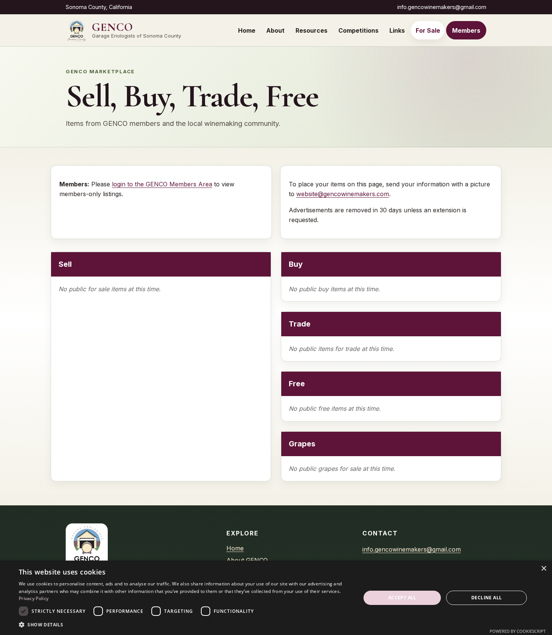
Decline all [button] (486, 597)
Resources (311, 30)
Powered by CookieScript (518, 631)
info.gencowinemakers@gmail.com (441, 7)
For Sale (428, 30)
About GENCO (247, 560)
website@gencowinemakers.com (342, 194)
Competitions (358, 30)
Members (466, 30)
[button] (185, 624)
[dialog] (276, 598)
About (275, 30)
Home (246, 30)
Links (397, 30)
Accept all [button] (402, 597)
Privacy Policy (33, 598)
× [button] (543, 569)
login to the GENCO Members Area (162, 184)
